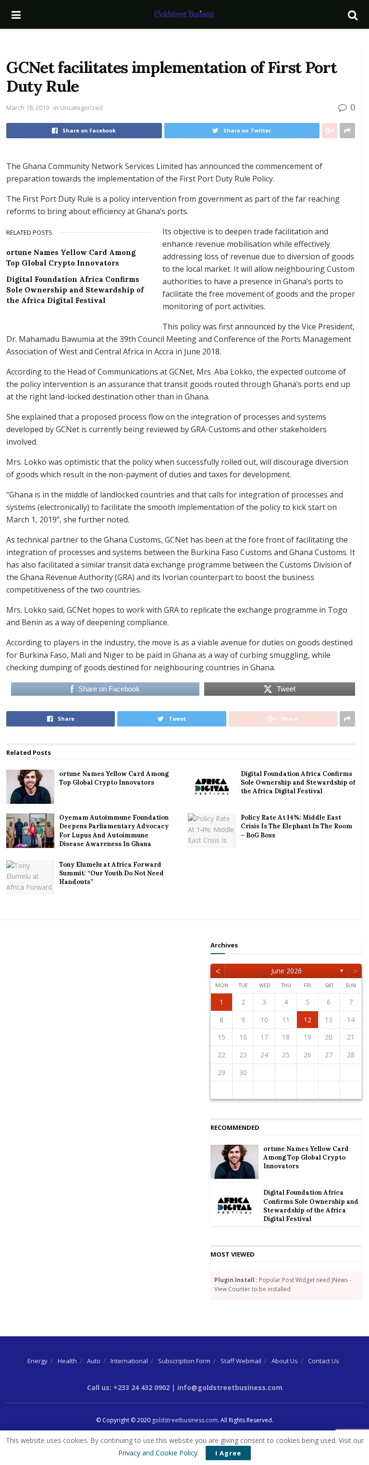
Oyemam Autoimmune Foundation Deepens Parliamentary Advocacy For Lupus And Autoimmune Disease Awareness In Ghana (114, 830)
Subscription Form (184, 1360)
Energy (37, 1360)
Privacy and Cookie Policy (157, 1452)
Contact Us (323, 1360)
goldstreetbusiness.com (185, 1420)
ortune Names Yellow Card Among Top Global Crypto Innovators (114, 778)
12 (307, 1019)
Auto (93, 1360)
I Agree (228, 1453)
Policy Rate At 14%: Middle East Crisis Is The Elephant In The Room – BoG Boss (296, 826)
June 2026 (286, 970)
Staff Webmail (241, 1360)
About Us (284, 1360)
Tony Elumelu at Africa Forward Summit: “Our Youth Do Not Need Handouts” (111, 873)
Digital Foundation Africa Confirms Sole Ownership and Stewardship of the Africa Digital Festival (75, 290)
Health (67, 1360)
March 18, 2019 (27, 107)
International (129, 1360)
